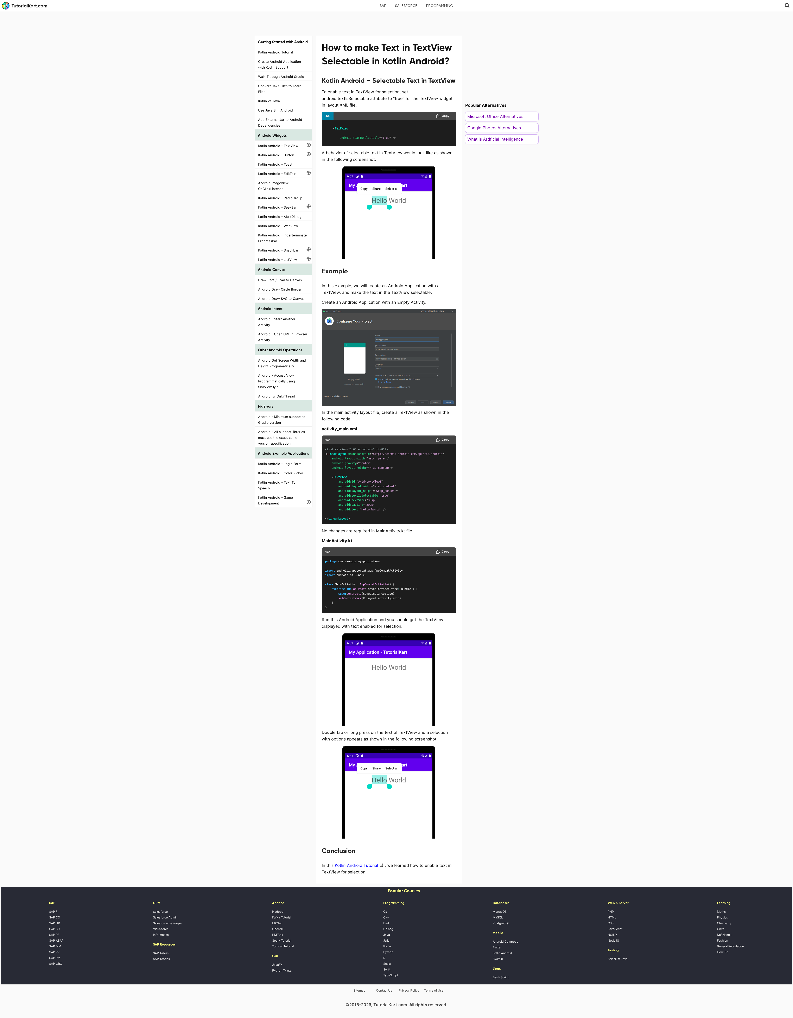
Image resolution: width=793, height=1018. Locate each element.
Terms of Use (434, 990)
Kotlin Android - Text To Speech (277, 485)
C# (385, 911)
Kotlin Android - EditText (277, 174)
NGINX (612, 934)
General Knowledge (730, 946)
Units (720, 929)
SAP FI (53, 911)
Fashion (722, 940)
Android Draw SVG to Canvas (281, 299)
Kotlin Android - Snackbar (278, 250)
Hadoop (278, 911)
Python (388, 952)
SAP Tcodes (161, 959)
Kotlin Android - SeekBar (277, 207)
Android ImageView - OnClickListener (274, 186)
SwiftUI (498, 959)
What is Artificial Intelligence (495, 139)
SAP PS (54, 934)
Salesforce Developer (168, 923)
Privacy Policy (409, 990)
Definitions (724, 934)
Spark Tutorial (281, 940)
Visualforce (161, 929)
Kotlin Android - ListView (277, 259)
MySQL (498, 917)
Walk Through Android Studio (281, 77)
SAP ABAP (56, 940)
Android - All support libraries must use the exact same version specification (281, 437)
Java (386, 934)
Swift (386, 969)
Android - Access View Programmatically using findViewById (276, 381)
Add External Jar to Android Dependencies (280, 122)
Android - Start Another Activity (276, 322)
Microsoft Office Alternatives (495, 116)
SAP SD (54, 929)
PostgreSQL (501, 923)
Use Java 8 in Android (275, 110)
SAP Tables (161, 953)
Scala (387, 963)
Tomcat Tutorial (283, 946)
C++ (386, 917)
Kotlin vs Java (269, 101)
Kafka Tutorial (281, 917)
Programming (439, 6)
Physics (722, 917)
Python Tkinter (282, 970)
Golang (388, 929)
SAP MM (55, 946)
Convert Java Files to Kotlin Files (280, 89)
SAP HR (54, 923)
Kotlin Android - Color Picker (280, 473)
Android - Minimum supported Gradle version (281, 420)
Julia (386, 940)
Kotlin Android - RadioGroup (280, 198)
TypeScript (390, 975)
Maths (721, 911)
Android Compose (505, 941)
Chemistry (724, 923)
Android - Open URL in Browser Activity (282, 337)
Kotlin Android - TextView (278, 146)
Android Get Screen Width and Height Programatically (282, 363)
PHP (611, 911)
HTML (612, 917)
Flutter (497, 947)
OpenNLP (278, 929)
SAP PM (54, 958)
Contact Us (384, 990)
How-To (722, 952)
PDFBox (277, 934)
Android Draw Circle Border (280, 289)
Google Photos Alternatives (494, 127)
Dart (386, 923)
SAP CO (54, 917)
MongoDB (500, 911)
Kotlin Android (502, 953)
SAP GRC (55, 963)
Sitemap (359, 990)
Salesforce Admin (165, 917)
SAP (383, 6)
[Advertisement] (396, 23)
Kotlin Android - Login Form (279, 464)
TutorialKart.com (29, 5)
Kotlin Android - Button (276, 155)
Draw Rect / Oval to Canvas (280, 280)
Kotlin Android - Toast (275, 164)
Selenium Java (618, 959)
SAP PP (54, 952)
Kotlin (387, 946)
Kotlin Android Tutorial (275, 52)
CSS (611, 923)
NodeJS (613, 940)
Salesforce (406, 6)
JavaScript (615, 929)
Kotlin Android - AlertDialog (280, 217)
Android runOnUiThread (276, 396)
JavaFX (277, 964)
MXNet (277, 923)
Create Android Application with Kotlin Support (279, 64)
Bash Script (501, 977)
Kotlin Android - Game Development (275, 500)
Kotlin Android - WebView (278, 226)
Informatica (161, 934)
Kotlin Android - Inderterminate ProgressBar (282, 238)
